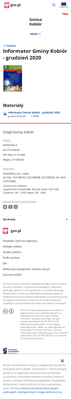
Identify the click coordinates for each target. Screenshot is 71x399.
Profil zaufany (11, 257)
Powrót (11, 45)
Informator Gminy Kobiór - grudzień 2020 (34, 114)
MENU (34, 34)
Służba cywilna (12, 252)
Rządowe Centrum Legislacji (20, 241)
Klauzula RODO (12, 274)
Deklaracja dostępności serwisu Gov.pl (26, 269)
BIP (5, 263)
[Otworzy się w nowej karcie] (5, 207)
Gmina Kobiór (35, 22)
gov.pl (16, 231)
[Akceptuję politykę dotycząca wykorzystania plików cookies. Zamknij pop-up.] (63, 361)
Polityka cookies (12, 246)
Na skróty (9, 219)
